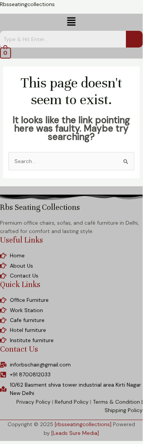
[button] (71, 22)
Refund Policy (72, 401)
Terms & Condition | (118, 401)
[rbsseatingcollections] (83, 424)
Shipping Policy (124, 410)
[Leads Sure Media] (75, 433)
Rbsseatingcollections (27, 4)
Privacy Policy (33, 401)
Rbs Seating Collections (40, 207)
